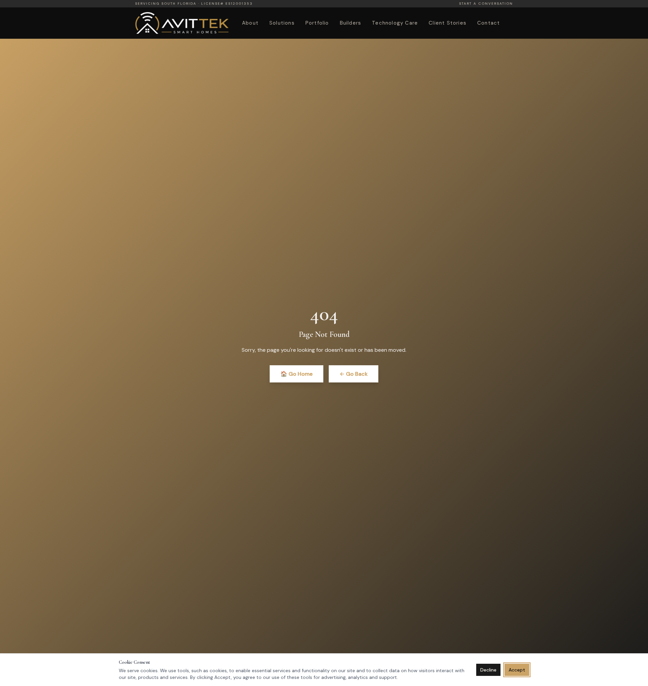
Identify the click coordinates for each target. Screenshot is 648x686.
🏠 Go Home (296, 373)
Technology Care (395, 23)
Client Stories (447, 23)
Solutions (282, 23)
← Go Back (354, 373)
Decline (488, 670)
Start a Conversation (486, 3)
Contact (488, 23)
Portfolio (317, 23)
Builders (350, 23)
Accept (517, 670)
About (250, 23)
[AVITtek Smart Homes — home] (182, 22)
